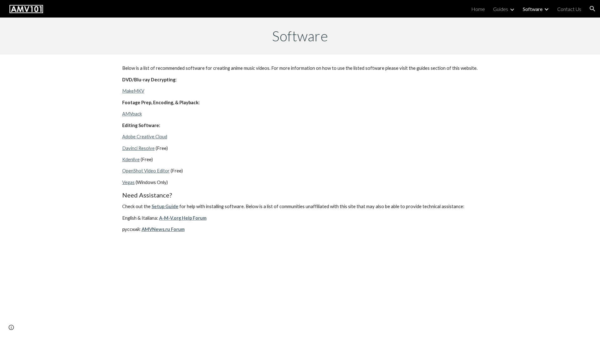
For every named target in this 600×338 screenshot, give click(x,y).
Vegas (128, 182)
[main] (300, 36)
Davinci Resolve (138, 148)
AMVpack (132, 113)
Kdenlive (131, 159)
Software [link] (532, 9)
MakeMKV (133, 91)
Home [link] (478, 9)
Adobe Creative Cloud (144, 136)
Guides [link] (500, 9)
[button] (592, 8)
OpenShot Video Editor (146, 170)
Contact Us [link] (569, 9)
